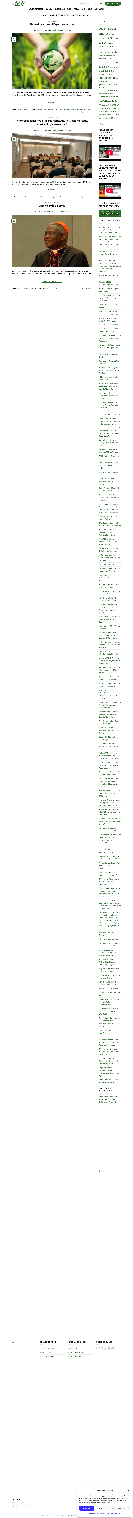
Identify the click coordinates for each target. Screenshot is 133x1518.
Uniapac (88, 109)
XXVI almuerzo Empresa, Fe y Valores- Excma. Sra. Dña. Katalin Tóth (110, 405)
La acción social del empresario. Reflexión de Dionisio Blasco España (108, 952)
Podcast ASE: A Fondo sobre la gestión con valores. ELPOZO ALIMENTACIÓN (109, 755)
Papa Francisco (111, 90)
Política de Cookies (75, 1356)
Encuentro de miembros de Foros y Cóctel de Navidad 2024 (108, 442)
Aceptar (87, 1508)
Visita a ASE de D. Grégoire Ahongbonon (109, 290)
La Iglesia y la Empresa (52, 205)
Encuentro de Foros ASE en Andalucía (109, 362)
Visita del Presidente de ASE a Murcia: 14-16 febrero (109, 678)
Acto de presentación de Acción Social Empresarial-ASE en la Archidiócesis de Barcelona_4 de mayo (109, 1041)
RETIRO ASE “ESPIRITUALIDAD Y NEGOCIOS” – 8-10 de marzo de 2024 (109, 694)
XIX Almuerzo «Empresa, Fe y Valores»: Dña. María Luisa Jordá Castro (110, 1051)
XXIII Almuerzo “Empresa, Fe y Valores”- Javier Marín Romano (109, 619)
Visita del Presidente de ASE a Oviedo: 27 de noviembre (109, 773)
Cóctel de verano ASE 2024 (109, 564)
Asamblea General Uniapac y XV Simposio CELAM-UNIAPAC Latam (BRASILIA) (109, 802)
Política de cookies (93, 1513)
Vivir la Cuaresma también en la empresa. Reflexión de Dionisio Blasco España (109, 386)
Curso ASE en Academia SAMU (108, 355)
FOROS (76, 9)
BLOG (69, 9)
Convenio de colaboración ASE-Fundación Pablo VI (108, 873)
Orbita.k (101, 90)
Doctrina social (41, 109)
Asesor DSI (99, 9)
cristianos (101, 52)
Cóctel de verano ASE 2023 (109, 939)
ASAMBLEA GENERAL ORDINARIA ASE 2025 (107, 319)
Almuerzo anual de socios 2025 (108, 276)
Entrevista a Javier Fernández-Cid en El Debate (109, 413)
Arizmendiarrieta (103, 39)
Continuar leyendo (52, 102)
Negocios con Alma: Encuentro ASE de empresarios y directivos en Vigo (109, 1072)
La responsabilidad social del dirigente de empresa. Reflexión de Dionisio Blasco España (109, 892)
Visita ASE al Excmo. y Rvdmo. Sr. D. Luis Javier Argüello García (108, 541)
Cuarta (105, 52)
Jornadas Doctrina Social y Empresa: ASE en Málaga (108, 450)
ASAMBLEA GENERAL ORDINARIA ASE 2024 (107, 599)
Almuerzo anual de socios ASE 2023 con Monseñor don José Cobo (109, 812)
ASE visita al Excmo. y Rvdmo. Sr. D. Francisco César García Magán (107, 962)
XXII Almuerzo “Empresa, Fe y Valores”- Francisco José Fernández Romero (110, 705)
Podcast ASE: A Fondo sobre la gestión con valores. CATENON (109, 793)
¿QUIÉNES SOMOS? (36, 9)
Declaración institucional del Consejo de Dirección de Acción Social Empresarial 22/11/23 (109, 783)
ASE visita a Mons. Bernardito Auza (110, 994)
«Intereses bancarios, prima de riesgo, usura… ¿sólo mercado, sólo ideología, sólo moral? (52, 122)
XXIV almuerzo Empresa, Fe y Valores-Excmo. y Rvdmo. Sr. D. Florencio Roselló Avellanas (110, 609)
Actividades (49, 117)
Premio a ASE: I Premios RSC (110, 989)
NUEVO (116, 88)
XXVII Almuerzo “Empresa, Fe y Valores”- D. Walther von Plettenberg (110, 338)
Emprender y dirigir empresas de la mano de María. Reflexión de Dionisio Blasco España (109, 1022)
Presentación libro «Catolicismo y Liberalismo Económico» (109, 395)
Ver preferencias (120, 1508)
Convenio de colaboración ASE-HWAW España (108, 1081)
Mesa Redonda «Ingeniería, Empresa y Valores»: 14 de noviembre (109, 465)
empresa (109, 74)
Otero (104, 90)
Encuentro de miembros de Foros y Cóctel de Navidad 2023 (108, 746)
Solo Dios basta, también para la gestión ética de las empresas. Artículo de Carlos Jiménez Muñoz (110, 839)
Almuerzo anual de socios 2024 (108, 473)
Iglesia (55, 288)
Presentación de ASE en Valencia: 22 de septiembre (109, 313)
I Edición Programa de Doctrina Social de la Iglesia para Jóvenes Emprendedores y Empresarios (110, 904)
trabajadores (107, 114)
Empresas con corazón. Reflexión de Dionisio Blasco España (109, 481)
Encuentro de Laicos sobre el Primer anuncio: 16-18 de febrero (109, 670)
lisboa (111, 88)
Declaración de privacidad (106, 1513)
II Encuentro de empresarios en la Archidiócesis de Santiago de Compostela (109, 635)
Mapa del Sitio (45, 1352)
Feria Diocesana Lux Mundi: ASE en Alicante (109, 722)
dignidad (102, 59)
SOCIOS (49, 9)
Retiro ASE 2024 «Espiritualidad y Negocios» (109, 652)
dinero (108, 59)
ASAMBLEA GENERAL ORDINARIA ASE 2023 (107, 983)
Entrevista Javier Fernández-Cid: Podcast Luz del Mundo (109, 829)
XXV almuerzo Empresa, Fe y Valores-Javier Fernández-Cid (110, 524)
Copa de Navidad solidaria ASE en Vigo (108, 738)
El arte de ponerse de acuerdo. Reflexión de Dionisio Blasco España (107, 532)
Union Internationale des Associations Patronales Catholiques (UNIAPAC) (108, 1099)
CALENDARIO (60, 9)
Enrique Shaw (103, 81)
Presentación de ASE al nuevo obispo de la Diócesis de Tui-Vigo (109, 497)
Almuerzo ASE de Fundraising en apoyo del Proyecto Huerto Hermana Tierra (110, 660)
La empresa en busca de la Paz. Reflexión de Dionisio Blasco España (109, 765)
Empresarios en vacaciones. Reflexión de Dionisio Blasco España (109, 932)
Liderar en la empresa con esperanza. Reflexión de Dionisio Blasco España (108, 714)
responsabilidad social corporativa (74, 109)
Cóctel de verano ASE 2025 (109, 325)
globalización (105, 84)
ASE (110, 38)
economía (108, 70)
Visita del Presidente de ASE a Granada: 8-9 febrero (109, 685)
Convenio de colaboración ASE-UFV (108, 1031)
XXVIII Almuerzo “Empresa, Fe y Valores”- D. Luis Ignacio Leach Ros (110, 298)
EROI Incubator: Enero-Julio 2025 (109, 457)
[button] (129, 1491)
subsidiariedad (109, 111)
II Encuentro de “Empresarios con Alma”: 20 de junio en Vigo (109, 347)
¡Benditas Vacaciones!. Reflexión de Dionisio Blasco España (109, 577)
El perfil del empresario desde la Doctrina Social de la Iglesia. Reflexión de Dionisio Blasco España (110, 432)
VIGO (109, 118)
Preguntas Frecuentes (48, 1356)
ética (61, 197)
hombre (114, 84)
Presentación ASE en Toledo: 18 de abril (109, 627)
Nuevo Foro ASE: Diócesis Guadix (108, 306)
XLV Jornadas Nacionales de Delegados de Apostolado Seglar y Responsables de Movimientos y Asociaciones (109, 508)
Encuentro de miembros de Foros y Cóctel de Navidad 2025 (108, 254)
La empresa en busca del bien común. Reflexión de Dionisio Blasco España (110, 821)
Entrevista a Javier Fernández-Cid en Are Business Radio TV (107, 849)
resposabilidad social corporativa (109, 108)
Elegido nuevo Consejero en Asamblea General (109, 592)
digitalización (111, 55)
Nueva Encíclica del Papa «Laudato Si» (52, 24)
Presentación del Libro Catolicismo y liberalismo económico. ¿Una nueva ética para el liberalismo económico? (110, 266)
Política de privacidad (76, 1352)
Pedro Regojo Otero (108, 93)
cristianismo (112, 49)
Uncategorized (55, 202)
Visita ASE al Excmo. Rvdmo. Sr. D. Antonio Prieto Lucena (109, 549)
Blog (49, 21)
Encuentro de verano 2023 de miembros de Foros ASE (109, 944)
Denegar (103, 1508)
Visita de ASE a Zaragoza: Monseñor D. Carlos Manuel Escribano (109, 370)
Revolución (101, 111)
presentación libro (108, 96)
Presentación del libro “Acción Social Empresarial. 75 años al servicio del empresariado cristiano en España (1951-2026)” (110, 242)
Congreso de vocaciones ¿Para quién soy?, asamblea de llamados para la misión (109, 421)
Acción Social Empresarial (61, 30)
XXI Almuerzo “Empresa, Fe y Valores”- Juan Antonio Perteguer (109, 881)
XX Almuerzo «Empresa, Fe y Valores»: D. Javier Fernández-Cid (109, 1002)
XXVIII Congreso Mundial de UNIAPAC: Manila (109, 489)
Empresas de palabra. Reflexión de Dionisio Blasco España (109, 730)
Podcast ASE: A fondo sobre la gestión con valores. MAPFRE (110, 857)
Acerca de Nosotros (47, 1348)
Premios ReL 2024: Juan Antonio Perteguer (108, 517)
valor (100, 118)
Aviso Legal (72, 1348)
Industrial (106, 88)
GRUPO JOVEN (87, 9)
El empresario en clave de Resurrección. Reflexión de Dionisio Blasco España (109, 1061)
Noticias (54, 21)
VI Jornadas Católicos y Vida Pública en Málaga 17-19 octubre (109, 865)
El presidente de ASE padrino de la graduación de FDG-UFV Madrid (109, 1011)
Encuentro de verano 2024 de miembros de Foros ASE (109, 569)
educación (102, 74)
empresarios (55, 197)
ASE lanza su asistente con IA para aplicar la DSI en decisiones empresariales (110, 229)
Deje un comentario (86, 112)
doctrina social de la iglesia (55, 109)
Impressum (118, 1513)
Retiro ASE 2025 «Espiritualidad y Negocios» (109, 283)
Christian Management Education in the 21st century (108, 46)
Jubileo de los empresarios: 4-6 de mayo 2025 (110, 378)
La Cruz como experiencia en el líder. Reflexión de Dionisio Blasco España (109, 644)
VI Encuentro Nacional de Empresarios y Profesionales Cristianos (109, 557)
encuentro (117, 78)
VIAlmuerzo (104, 118)
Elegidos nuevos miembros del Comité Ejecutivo (109, 586)
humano (118, 84)
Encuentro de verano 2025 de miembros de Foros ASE (109, 330)
